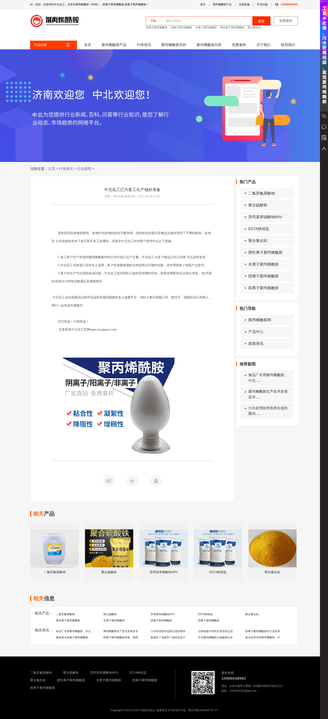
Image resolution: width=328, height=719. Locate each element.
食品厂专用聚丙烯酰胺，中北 (73, 631)
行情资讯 (144, 45)
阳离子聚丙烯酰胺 (156, 27)
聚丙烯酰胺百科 (173, 45)
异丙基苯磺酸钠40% (265, 217)
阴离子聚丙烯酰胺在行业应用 (262, 631)
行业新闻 (84, 169)
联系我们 (288, 45)
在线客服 (244, 4)
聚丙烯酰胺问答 (209, 45)
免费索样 (286, 21)
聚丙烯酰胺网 (259, 320)
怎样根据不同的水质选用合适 (215, 631)
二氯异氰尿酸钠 (261, 193)
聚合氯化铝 (254, 27)
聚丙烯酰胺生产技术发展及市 (120, 631)
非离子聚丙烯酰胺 (206, 27)
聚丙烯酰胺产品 (222, 4)
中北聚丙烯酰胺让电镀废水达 (215, 637)
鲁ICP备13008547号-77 (203, 710)
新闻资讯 (256, 344)
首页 (203, 4)
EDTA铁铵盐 (258, 229)
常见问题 (262, 4)
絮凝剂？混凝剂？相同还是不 (168, 637)
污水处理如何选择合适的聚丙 (168, 631)
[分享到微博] (108, 481)
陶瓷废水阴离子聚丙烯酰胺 (72, 637)
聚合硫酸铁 (257, 205)
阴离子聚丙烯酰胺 (181, 27)
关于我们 (263, 45)
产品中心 (256, 332)
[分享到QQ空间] (132, 481)
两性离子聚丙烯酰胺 (232, 27)
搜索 (261, 21)
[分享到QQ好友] (156, 481)
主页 (51, 169)
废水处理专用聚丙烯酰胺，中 (262, 637)
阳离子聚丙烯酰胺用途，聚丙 (120, 637)
